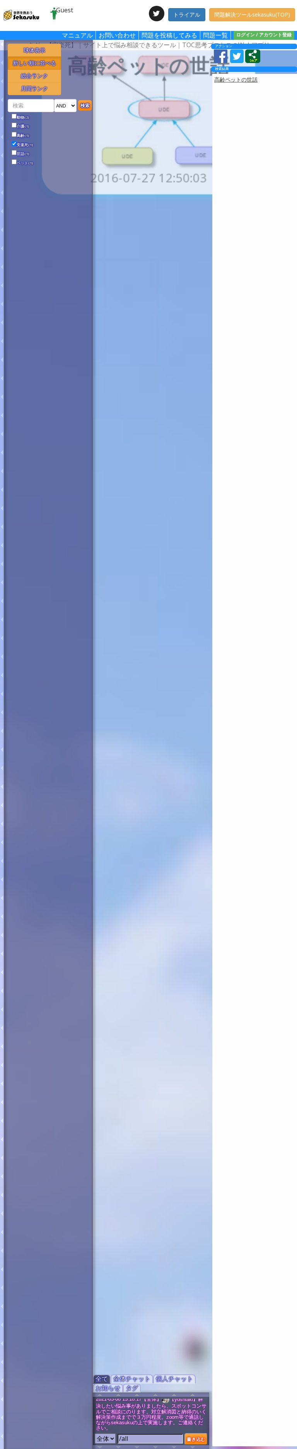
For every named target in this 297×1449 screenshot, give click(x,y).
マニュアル (77, 35)
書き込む (196, 1439)
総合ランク (34, 75)
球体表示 (34, 50)
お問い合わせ (117, 35)
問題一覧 (215, 35)
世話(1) (23, 154)
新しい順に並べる (34, 63)
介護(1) (23, 126)
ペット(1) (25, 163)
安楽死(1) (25, 145)
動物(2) (23, 117)
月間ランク (34, 88)
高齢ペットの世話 (236, 79)
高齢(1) (23, 136)
